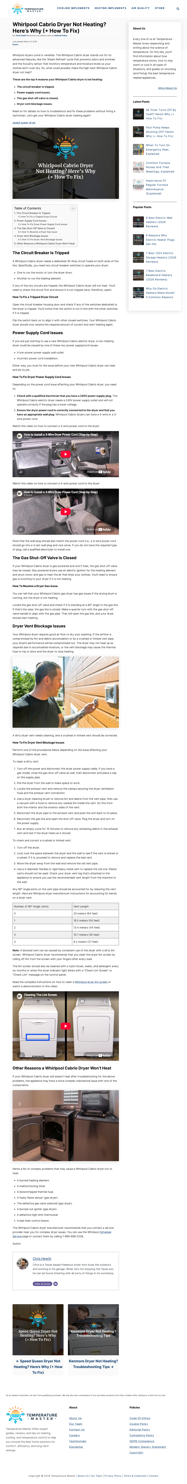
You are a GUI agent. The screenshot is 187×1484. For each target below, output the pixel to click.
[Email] (55, 1284)
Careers (74, 1435)
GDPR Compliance (142, 1441)
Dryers (15, 44)
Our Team (75, 1423)
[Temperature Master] (27, 8)
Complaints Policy (142, 1435)
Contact (153, 1475)
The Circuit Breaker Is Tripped (33, 213)
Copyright (136, 1452)
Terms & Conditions (135, 1475)
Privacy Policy (112, 1475)
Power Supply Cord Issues (31, 220)
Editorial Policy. (61, 35)
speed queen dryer (24, 122)
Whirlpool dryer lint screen (91, 982)
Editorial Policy (140, 1429)
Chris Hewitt (21, 35)
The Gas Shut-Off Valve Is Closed (36, 228)
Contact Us (77, 1429)
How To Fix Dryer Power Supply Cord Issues (44, 224)
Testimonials (77, 1441)
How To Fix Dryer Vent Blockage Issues (42, 239)
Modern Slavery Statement (148, 1446)
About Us (75, 1418)
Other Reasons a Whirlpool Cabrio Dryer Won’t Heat (46, 243)
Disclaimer (76, 1446)
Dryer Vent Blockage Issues (32, 235)
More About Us (167, 88)
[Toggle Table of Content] (71, 208)
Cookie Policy (139, 1423)
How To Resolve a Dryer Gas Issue (39, 232)
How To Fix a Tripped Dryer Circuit (39, 216)
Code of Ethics (140, 1418)
